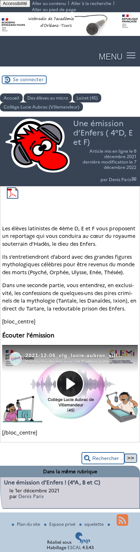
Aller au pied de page (54, 9)
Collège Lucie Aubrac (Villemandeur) (41, 107)
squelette (94, 524)
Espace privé (62, 524)
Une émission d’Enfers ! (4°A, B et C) (52, 482)
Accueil (11, 98)
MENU (110, 56)
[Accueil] (70, 34)
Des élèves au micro (47, 98)
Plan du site (29, 524)
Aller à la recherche (91, 3)
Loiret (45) (87, 98)
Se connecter (28, 79)
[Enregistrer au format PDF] (12, 197)
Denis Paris (120, 179)
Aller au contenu (49, 3)
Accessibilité (15, 3)
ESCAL (74, 547)
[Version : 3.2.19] (83, 542)
